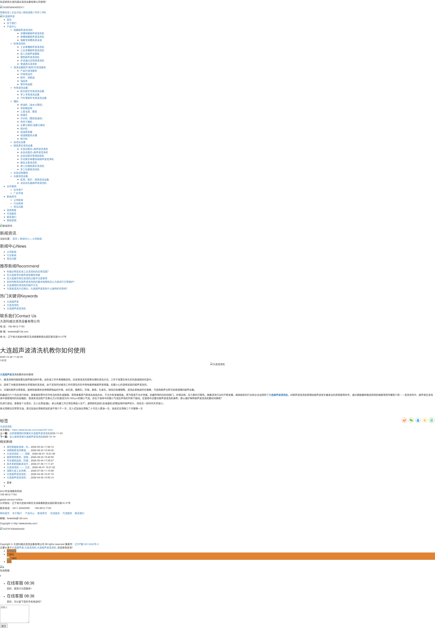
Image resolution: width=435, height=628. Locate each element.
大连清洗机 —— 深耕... (19, 453)
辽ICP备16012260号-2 (87, 544)
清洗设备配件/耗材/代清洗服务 (30, 67)
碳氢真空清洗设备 (23, 145)
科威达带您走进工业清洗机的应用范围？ (28, 271)
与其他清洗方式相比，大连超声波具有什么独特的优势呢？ (38, 288)
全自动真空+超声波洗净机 (34, 152)
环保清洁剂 (26, 74)
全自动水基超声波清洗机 (33, 183)
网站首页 (5, 513)
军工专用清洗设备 (29, 94)
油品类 (24, 80)
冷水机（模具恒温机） (32, 118)
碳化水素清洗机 (28, 162)
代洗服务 (11, 213)
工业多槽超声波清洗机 (32, 50)
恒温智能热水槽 (28, 135)
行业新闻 (18, 203)
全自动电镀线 (21, 172)
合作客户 (18, 189)
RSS (37, 12)
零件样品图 (26, 84)
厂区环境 (18, 193)
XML (43, 12)
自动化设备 (19, 142)
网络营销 (11, 220)
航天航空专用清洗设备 (32, 91)
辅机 (16, 101)
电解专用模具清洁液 (31, 40)
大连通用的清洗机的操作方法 (22, 285)
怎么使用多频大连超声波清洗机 (26, 436)
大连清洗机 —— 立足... (19, 467)
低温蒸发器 (26, 131)
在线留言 (55, 513)
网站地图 (28, 12)
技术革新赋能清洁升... (18, 463)
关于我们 (11, 23)
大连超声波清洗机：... (18, 474)
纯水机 (24, 128)
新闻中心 (25, 238)
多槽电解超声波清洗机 (32, 33)
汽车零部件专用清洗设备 (33, 97)
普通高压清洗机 (28, 63)
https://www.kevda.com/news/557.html (32, 429)
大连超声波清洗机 (16, 308)
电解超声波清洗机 (23, 29)
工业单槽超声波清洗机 (32, 46)
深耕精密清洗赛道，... (18, 450)
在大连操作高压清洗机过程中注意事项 (27, 278)
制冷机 (24, 138)
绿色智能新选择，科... (18, 446)
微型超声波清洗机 (29, 57)
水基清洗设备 (21, 176)
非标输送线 (26, 108)
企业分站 (16, 12)
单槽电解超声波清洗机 (32, 36)
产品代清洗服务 (28, 70)
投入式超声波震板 (29, 53)
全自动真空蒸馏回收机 (32, 155)
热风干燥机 (26, 121)
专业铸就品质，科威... (18, 460)
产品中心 (11, 26)
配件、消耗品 (27, 77)
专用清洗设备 (21, 87)
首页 (9, 19)
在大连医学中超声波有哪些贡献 (23, 275)
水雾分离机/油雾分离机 (32, 125)
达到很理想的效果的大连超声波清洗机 (30, 433)
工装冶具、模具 (28, 111)
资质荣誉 (11, 210)
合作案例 (11, 186)
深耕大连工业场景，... (18, 470)
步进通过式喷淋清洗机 (32, 60)
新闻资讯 (11, 196)
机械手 (24, 114)
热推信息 (5, 12)
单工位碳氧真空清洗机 (32, 166)
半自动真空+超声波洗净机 (34, 148)
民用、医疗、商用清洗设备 (34, 179)
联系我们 (11, 217)
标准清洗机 (19, 43)
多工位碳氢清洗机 (29, 169)
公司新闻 (18, 200)
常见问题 (18, 206)
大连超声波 (13, 301)
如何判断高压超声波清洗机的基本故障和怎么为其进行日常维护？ (41, 281)
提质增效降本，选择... (18, 457)
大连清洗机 (13, 305)
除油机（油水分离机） (32, 104)
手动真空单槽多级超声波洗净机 (37, 159)
